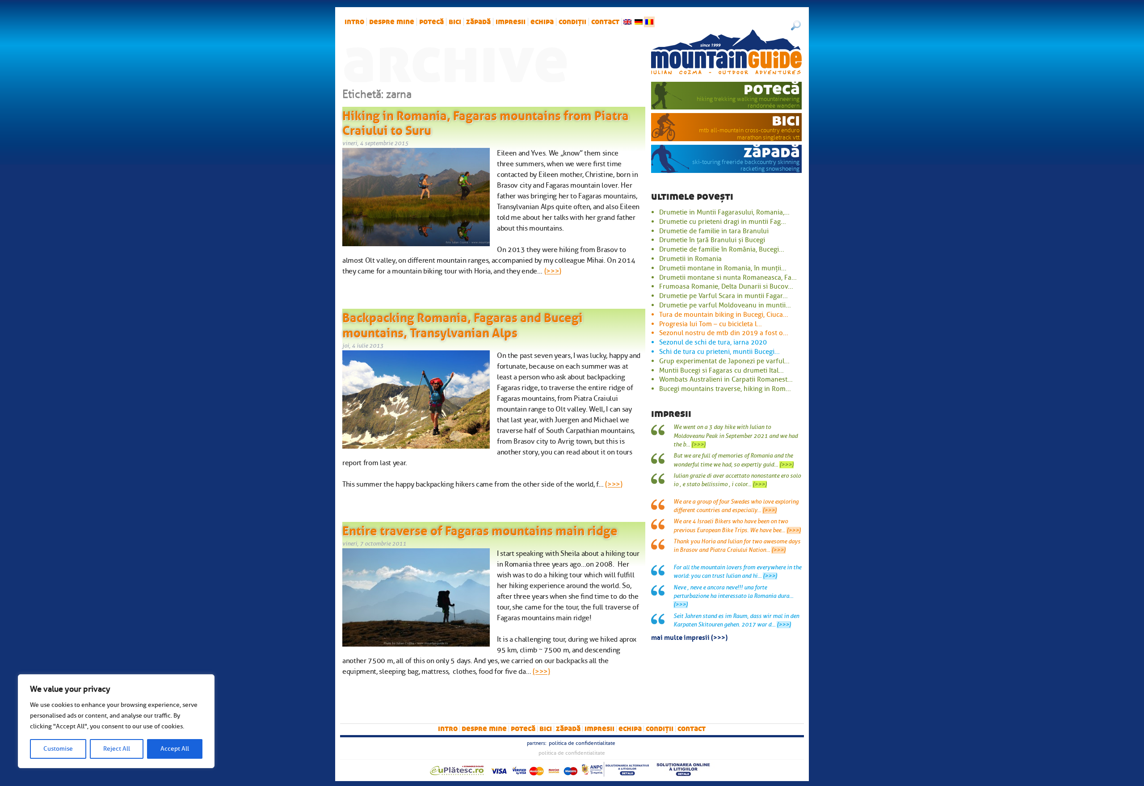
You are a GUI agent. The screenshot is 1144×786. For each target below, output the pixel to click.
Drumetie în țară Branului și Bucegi (712, 239)
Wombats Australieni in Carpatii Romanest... (726, 379)
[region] (116, 721)
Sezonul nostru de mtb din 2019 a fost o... (723, 332)
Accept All (174, 748)
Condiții (572, 22)
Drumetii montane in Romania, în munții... (722, 268)
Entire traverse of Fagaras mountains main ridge (480, 529)
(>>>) (552, 271)
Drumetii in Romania (690, 258)
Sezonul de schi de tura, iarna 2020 (713, 342)
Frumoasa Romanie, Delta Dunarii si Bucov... (726, 286)
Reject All (116, 748)
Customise (58, 748)
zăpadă (478, 22)
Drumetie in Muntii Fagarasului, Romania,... (724, 212)
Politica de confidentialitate (582, 743)
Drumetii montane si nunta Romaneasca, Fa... (728, 277)
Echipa (542, 22)
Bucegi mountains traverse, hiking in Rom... (725, 388)
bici (455, 22)
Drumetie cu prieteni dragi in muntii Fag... (722, 221)
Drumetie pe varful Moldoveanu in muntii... (725, 305)
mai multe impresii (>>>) (689, 636)
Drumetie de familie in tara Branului (714, 231)
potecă (431, 22)
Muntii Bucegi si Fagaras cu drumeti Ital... (721, 370)
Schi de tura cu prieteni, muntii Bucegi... (719, 351)
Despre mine (391, 22)
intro (354, 22)
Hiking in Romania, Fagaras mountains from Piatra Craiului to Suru (485, 121)
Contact (605, 22)
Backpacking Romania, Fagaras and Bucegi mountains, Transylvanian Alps (462, 323)
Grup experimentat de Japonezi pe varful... (724, 361)
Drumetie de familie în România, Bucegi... (721, 249)
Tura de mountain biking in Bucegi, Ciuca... (723, 314)
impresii (511, 22)
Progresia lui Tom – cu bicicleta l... (710, 323)
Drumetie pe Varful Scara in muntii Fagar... (723, 295)
